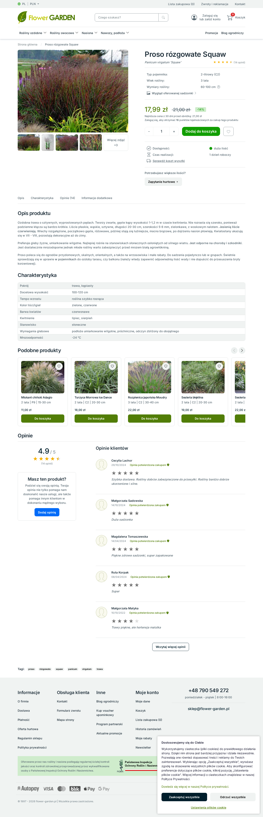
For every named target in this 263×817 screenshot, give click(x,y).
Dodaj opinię (47, 512)
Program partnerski (109, 724)
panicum (72, 669)
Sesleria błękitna (192, 397)
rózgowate (45, 669)
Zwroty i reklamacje (214, 4)
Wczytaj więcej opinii (171, 647)
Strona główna (27, 44)
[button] (28, 4)
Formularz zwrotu (69, 710)
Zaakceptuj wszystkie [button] (184, 797)
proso (31, 669)
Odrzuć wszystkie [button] (233, 797)
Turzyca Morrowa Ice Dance (93, 397)
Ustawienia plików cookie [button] (208, 807)
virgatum (86, 669)
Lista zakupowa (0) (181, 4)
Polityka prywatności (32, 747)
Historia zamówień (148, 729)
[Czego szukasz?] (163, 17)
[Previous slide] (234, 350)
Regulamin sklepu (30, 738)
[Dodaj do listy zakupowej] (228, 131)
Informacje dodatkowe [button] (97, 198)
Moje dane (143, 701)
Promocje (211, 33)
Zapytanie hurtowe (162, 181)
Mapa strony (65, 719)
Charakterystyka (42, 198)
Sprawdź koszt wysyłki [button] (169, 161)
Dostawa (24, 710)
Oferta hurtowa (28, 729)
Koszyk (141, 710)
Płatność (24, 719)
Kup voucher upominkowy (105, 713)
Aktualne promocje (109, 733)
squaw (59, 669)
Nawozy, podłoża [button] (113, 33)
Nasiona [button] (87, 33)
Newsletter (143, 747)
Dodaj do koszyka (201, 131)
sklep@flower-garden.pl (208, 709)
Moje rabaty (144, 738)
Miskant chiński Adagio (36, 397)
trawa (100, 669)
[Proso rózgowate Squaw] (46, 17)
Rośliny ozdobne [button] (30, 33)
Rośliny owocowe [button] (62, 33)
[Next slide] (242, 350)
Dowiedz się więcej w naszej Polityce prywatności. (195, 786)
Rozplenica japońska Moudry (147, 397)
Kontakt (240, 4)
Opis (21, 198)
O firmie (23, 701)
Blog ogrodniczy (232, 33)
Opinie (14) (67, 198)
